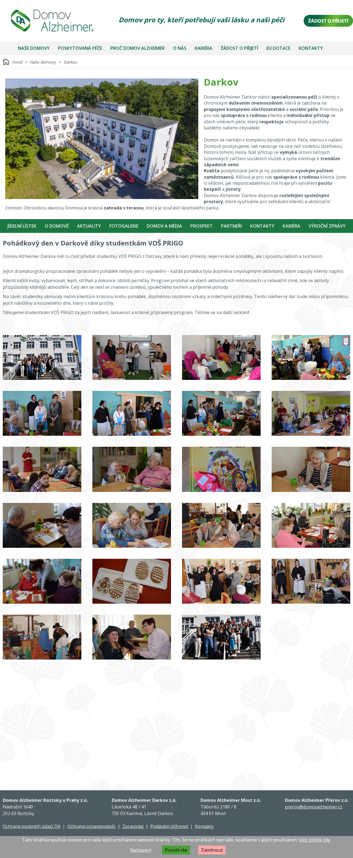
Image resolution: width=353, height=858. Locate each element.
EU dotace (278, 48)
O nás (179, 48)
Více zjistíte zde (314, 840)
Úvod (17, 62)
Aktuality (89, 226)
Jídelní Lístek (21, 226)
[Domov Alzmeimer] (52, 21)
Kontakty (311, 48)
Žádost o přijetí (239, 48)
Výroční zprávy (327, 226)
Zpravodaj (132, 826)
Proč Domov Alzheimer (137, 48)
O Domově (57, 226)
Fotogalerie (123, 226)
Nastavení (140, 850)
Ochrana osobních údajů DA (31, 826)
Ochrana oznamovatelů (91, 826)
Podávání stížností (169, 826)
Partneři (231, 226)
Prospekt (201, 226)
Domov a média (164, 226)
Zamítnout (212, 850)
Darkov (70, 62)
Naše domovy (34, 48)
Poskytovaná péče (80, 48)
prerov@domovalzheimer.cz (313, 807)
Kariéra (203, 48)
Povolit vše (176, 850)
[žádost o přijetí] (328, 21)
